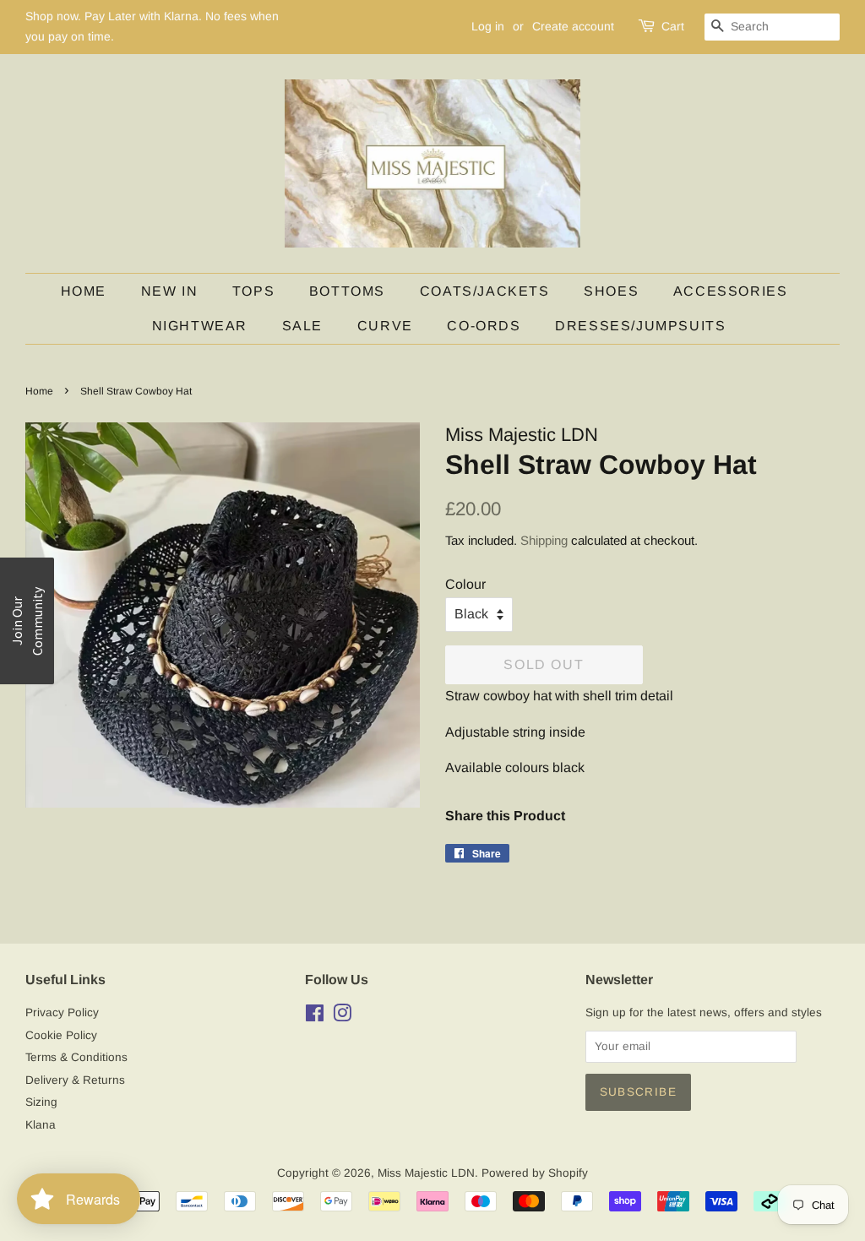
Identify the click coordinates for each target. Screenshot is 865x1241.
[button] (27, 621)
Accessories (730, 291)
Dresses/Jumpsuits (640, 325)
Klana (40, 1125)
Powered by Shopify (534, 1173)
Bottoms (347, 291)
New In (170, 291)
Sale (302, 325)
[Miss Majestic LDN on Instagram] (342, 1016)
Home (83, 291)
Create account (573, 26)
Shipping (544, 540)
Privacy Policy (62, 1012)
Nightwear (200, 325)
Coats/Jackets (485, 291)
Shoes (611, 291)
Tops (253, 291)
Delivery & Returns (75, 1080)
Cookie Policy (61, 1035)
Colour (465, 584)
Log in (487, 26)
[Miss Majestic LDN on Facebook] (314, 1016)
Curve (385, 325)
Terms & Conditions (76, 1057)
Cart (672, 26)
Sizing (41, 1102)
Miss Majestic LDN (426, 1173)
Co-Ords (483, 325)
